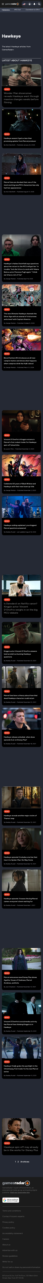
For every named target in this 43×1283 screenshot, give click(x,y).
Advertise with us (9, 1250)
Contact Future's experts (13, 1216)
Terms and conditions (11, 1211)
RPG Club (17, 9)
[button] (39, 4)
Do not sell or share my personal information (21, 1267)
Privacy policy (8, 1222)
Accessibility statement (12, 1233)
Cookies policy (8, 1228)
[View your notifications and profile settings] (34, 4)
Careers (5, 1239)
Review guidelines (10, 1256)
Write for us (7, 1262)
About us (6, 1245)
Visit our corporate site (20, 1192)
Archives (24, 1161)
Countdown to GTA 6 (32, 9)
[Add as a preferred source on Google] (10, 1200)
